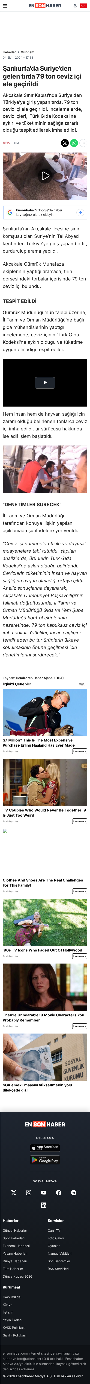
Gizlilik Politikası (14, 1335)
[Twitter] (13, 1192)
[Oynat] (45, 176)
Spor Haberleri (13, 1238)
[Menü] (5, 6)
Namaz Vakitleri (59, 1253)
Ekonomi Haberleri (16, 1246)
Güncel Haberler (15, 1230)
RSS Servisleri (58, 1269)
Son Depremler (59, 1261)
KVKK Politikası (14, 1328)
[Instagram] (28, 1192)
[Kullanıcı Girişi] (75, 5)
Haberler (9, 52)
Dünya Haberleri (15, 1261)
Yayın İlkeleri (12, 1320)
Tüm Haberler (13, 1269)
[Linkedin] (43, 1205)
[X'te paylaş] (65, 143)
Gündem (27, 52)
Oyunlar (54, 1246)
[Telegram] (74, 1192)
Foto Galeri (56, 1238)
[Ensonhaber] (45, 5)
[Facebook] (59, 1192)
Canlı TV (54, 1230)
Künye (7, 1305)
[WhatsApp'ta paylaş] (74, 143)
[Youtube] (43, 1192)
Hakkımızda (12, 1297)
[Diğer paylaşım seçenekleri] (83, 143)
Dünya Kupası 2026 (17, 1276)
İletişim (8, 1312)
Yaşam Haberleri (15, 1253)
